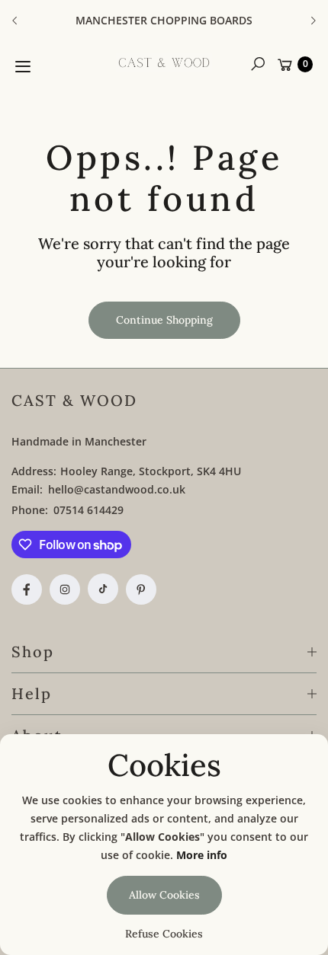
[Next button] (312, 20)
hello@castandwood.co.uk (115, 489)
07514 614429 (88, 510)
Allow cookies (164, 895)
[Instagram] (65, 589)
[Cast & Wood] (164, 62)
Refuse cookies (164, 934)
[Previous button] (15, 20)
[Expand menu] (23, 66)
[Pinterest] (141, 589)
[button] (258, 64)
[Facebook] (26, 589)
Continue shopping (164, 320)
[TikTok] (103, 588)
